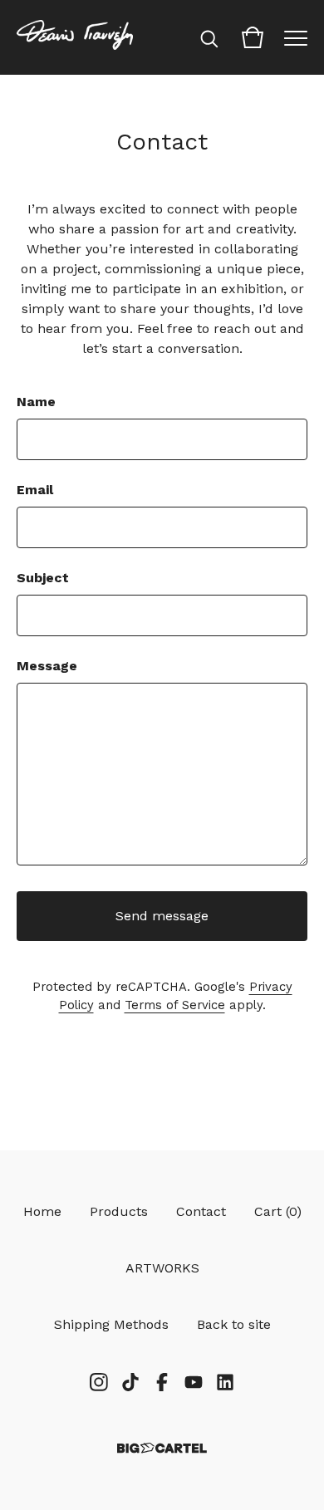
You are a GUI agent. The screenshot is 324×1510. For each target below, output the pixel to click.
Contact (201, 1211)
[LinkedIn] (225, 1382)
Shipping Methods (111, 1324)
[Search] (209, 37)
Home (42, 1211)
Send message (162, 916)
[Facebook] (162, 1382)
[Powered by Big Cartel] (162, 1448)
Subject (43, 578)
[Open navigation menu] (295, 37)
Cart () (278, 1211)
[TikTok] (130, 1382)
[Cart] (252, 37)
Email (35, 490)
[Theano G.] (75, 37)
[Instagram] (98, 1382)
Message (47, 666)
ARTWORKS (162, 1268)
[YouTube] (193, 1382)
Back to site (234, 1324)
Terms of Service (175, 1005)
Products (119, 1211)
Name (36, 401)
